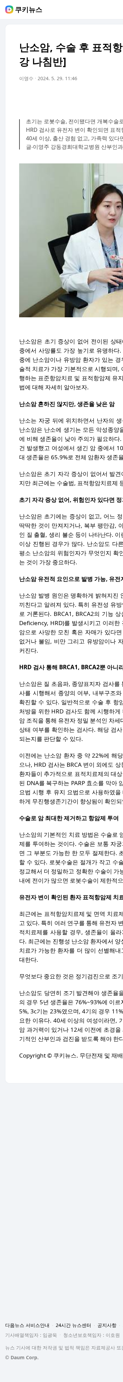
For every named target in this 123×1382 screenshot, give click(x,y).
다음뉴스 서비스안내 (27, 1325)
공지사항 (107, 1325)
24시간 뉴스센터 (73, 1325)
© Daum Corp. (22, 1357)
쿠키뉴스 (28, 9)
